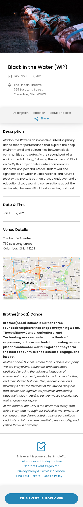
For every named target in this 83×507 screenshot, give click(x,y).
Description (21, 113)
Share (44, 118)
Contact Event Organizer (41, 466)
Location (39, 113)
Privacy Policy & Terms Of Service (41, 471)
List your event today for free (41, 461)
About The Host (60, 113)
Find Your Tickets (28, 476)
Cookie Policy (53, 476)
